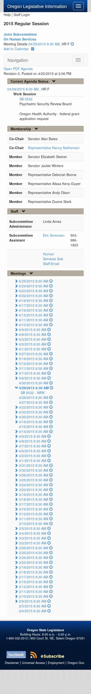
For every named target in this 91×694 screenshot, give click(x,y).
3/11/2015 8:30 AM (33, 518)
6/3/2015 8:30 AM (32, 339)
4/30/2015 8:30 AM (33, 382)
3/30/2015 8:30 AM (33, 470)
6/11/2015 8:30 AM (33, 319)
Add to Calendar (16, 48)
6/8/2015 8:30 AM (32, 334)
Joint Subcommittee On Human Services (20, 36)
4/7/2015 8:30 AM (32, 446)
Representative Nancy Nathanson (54, 147)
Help (7, 14)
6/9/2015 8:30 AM (32, 329)
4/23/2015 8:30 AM (33, 407)
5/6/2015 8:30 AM (32, 378)
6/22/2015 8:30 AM (33, 295)
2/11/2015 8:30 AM (33, 591)
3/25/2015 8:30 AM (33, 479)
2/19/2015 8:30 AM (33, 567)
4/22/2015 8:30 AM (33, 412)
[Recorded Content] (72, 43)
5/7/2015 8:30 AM (32, 373)
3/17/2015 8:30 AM (33, 504)
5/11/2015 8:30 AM (33, 368)
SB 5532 (26, 99)
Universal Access (33, 663)
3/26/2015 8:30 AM (33, 475)
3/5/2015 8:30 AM (32, 528)
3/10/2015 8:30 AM (33, 523)
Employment (56, 663)
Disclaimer (12, 663)
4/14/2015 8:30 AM (33, 431)
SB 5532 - (33, 392)
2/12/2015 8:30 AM (33, 586)
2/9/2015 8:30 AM (32, 601)
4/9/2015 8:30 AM (32, 436)
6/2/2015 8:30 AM (32, 344)
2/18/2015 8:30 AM (33, 572)
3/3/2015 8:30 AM (32, 538)
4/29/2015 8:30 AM (34, 387)
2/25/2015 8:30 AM (33, 552)
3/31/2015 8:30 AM (33, 465)
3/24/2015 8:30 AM (33, 484)
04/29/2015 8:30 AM (44, 43)
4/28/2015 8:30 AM (33, 397)
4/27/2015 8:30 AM (33, 402)
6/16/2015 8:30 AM (33, 310)
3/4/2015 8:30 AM (32, 533)
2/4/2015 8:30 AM (32, 610)
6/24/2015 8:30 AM (33, 285)
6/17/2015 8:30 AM (33, 305)
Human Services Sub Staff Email (53, 258)
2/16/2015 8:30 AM (33, 581)
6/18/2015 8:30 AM (33, 300)
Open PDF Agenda (18, 68)
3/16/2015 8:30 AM (33, 509)
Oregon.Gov (75, 663)
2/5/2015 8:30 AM (32, 606)
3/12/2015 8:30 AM (33, 513)
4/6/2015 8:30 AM (32, 450)
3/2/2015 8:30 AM (32, 543)
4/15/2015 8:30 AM (33, 426)
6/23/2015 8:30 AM (33, 290)
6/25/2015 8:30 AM (33, 281)
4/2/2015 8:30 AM (32, 455)
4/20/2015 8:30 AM (33, 416)
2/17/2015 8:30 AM (33, 576)
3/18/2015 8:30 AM (33, 499)
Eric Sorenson (54, 235)
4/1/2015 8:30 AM (32, 460)
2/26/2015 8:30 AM (33, 547)
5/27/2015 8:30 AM (33, 353)
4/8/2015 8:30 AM (32, 441)
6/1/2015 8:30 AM (32, 349)
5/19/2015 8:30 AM (33, 358)
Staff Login (22, 14)
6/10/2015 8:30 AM (33, 324)
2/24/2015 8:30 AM (33, 557)
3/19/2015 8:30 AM (33, 494)
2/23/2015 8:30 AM (33, 562)
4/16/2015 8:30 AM (33, 421)
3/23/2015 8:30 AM (33, 489)
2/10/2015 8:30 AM (33, 596)
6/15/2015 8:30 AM (33, 315)
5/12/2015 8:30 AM (33, 363)
